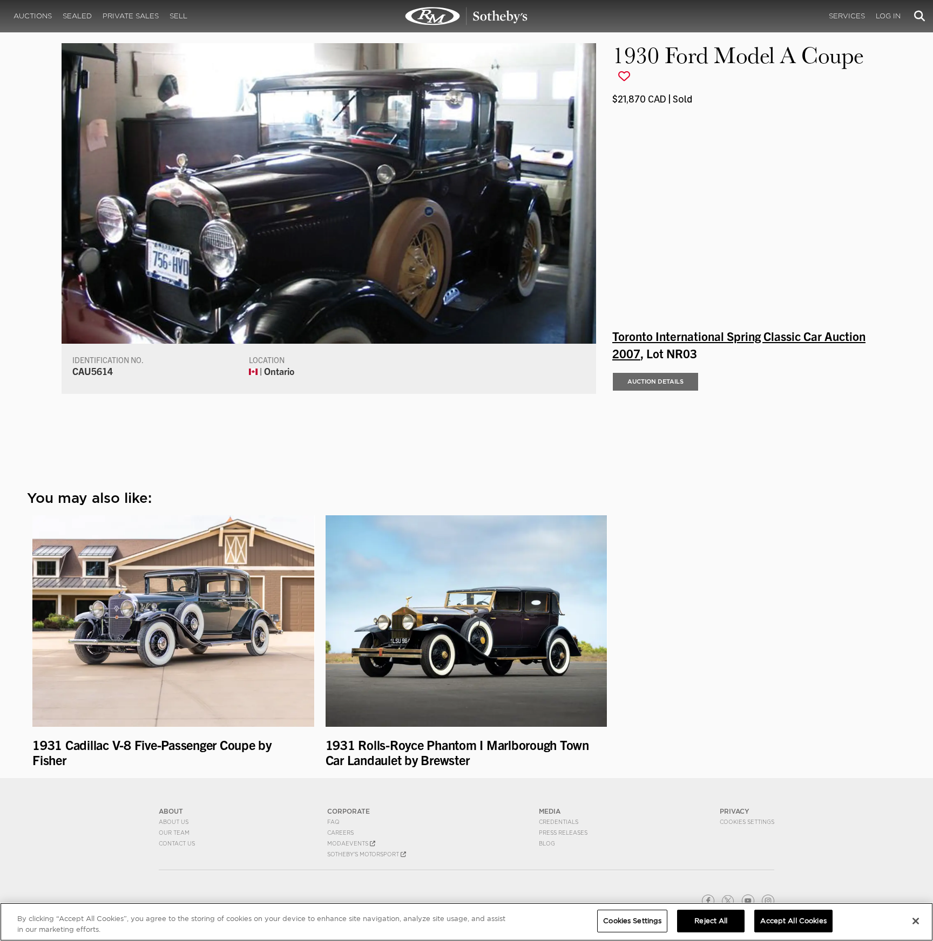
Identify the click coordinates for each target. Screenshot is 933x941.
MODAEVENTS (348, 843)
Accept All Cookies (793, 921)
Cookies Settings (747, 822)
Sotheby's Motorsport (364, 854)
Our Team (174, 832)
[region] (466, 922)
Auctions (32, 16)
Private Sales (131, 16)
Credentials (558, 822)
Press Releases (563, 832)
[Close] (916, 921)
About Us (173, 822)
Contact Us (177, 843)
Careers (340, 832)
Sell (178, 16)
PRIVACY (734, 811)
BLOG (547, 843)
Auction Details (655, 381)
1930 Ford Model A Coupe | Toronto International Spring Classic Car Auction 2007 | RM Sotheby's (466, 16)
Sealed (77, 16)
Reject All (710, 921)
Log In (888, 16)
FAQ (333, 822)
